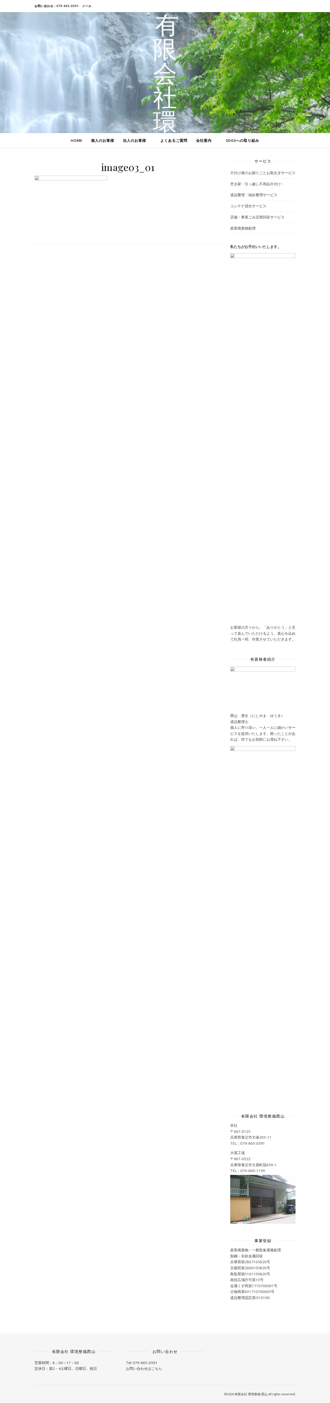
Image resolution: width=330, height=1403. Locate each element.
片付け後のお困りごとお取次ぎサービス (262, 172)
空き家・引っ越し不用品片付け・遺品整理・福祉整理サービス (257, 189)
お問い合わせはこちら (144, 1368)
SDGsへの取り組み (242, 140)
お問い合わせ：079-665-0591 (57, 6)
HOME (76, 140)
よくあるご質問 (173, 140)
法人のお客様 (134, 140)
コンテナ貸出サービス (248, 205)
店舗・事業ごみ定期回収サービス (257, 217)
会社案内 (204, 140)
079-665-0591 (145, 1362)
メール (87, 6)
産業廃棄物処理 (243, 228)
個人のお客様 (102, 140)
